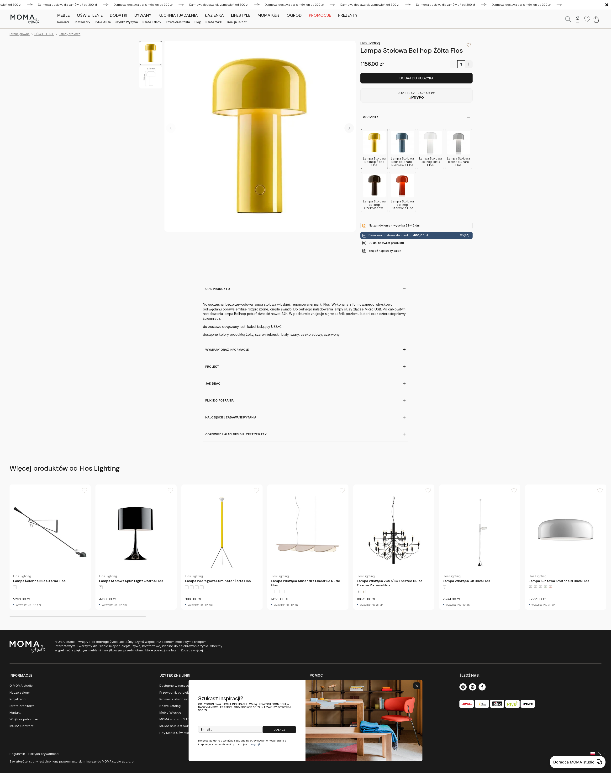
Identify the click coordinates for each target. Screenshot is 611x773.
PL (599, 753)
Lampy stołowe (69, 34)
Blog (198, 22)
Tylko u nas (103, 22)
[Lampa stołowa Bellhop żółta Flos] (260, 136)
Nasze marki (213, 22)
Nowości (63, 22)
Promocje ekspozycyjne (177, 699)
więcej (464, 235)
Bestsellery (82, 22)
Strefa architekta (178, 22)
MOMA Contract (21, 726)
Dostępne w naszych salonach (182, 685)
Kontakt (15, 712)
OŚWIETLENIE (44, 34)
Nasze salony (151, 22)
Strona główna (20, 34)
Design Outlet (237, 22)
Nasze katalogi (170, 706)
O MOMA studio (21, 685)
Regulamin (17, 754)
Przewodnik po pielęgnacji (179, 692)
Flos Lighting (370, 43)
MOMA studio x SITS (174, 719)
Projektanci (18, 699)
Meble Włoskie (170, 712)
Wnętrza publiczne (24, 719)
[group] (50, 547)
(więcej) (255, 744)
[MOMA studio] (25, 19)
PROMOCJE (320, 15)
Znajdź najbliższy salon (385, 251)
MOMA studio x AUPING (176, 726)
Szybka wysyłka (127, 22)
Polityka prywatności (43, 754)
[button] (349, 128)
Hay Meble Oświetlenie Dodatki (182, 733)
